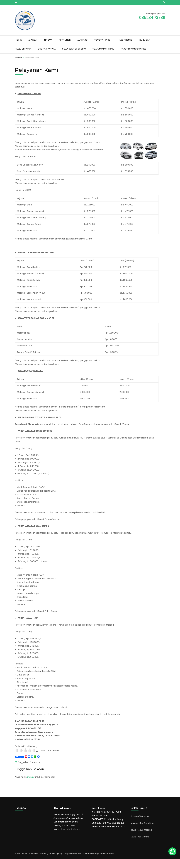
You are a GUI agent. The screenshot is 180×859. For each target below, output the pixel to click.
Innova (47, 40)
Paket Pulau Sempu (48, 611)
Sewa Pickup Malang (141, 829)
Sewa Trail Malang (140, 836)
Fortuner (65, 40)
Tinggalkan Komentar (29, 762)
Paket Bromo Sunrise (133, 49)
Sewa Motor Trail (103, 49)
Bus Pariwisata (47, 49)
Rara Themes (84, 853)
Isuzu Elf (144, 40)
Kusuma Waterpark (141, 816)
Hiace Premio (124, 40)
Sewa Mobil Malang (70, 829)
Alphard (82, 40)
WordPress (109, 853)
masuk (30, 776)
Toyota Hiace (102, 40)
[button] (172, 851)
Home (18, 40)
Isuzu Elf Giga (23, 49)
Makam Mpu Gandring (142, 823)
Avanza (32, 40)
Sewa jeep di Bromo (74, 49)
